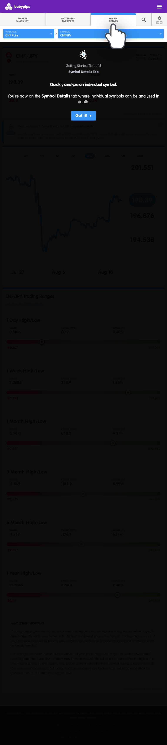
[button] (83, 116)
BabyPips (22, 6)
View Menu (159, 6)
